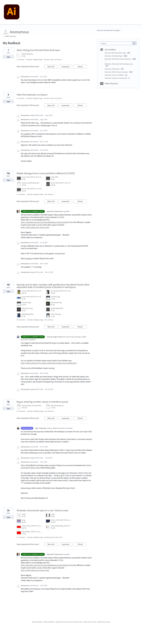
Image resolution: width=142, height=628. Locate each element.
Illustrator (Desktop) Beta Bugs (115, 53)
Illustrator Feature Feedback (114, 75)
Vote (8, 57)
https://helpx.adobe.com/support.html (35, 227)
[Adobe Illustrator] (12, 12)
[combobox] (116, 43)
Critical (82, 66)
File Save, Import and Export (53, 60)
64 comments (21, 411)
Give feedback (110, 49)
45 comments (21, 320)
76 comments (21, 194)
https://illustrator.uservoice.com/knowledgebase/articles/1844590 (45, 222)
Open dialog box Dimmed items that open (38, 50)
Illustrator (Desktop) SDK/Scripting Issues (119, 64)
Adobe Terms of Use (89, 622)
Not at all (52, 66)
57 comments (21, 537)
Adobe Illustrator (111, 83)
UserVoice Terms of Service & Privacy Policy (68, 622)
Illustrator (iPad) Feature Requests (117, 72)
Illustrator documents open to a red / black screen (42, 510)
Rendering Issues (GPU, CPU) (53, 537)
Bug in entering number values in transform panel (42, 401)
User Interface (49, 194)
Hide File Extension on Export (32, 94)
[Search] (134, 43)
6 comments (20, 98)
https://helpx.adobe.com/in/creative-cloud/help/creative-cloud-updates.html (49, 363)
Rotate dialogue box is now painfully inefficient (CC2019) (46, 173)
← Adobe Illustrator (9, 36)
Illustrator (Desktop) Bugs (34, 60)
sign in (118, 30)
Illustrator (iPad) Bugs (112, 69)
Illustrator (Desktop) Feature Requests (118, 59)
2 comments (20, 60)
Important (67, 66)
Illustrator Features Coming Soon (116, 78)
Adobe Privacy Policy (103, 622)
